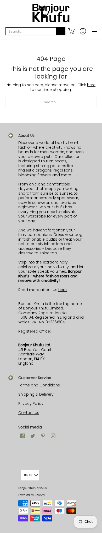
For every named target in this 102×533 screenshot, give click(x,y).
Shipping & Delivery (36, 394)
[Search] (60, 31)
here (91, 84)
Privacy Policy (30, 403)
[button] (71, 31)
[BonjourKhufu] (51, 13)
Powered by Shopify (31, 495)
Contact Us (28, 412)
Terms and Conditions (39, 385)
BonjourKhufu (27, 488)
